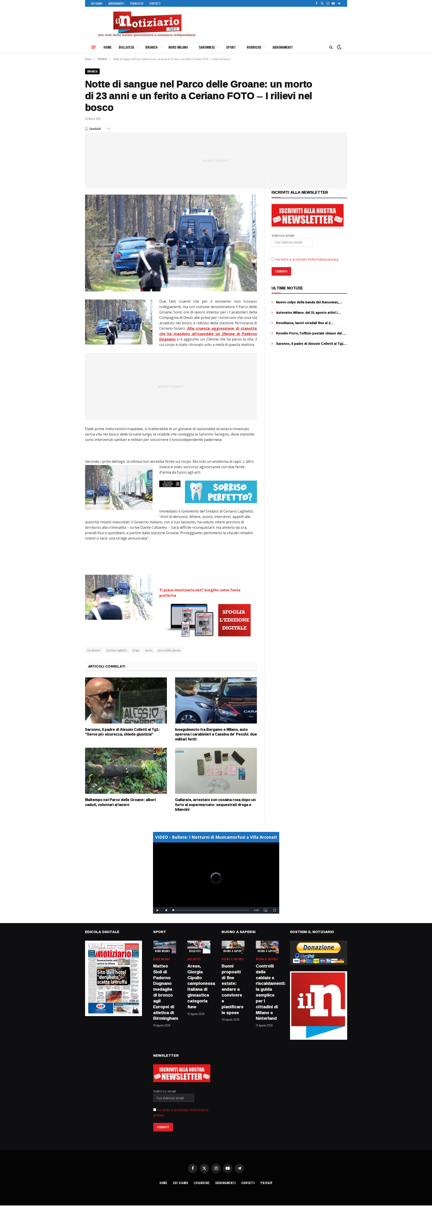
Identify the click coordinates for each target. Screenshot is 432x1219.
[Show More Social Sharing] (108, 128)
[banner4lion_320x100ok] (170, 484)
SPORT (231, 47)
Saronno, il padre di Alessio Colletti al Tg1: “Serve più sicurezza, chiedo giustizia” (122, 732)
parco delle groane (169, 650)
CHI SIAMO (96, 3)
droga (136, 650)
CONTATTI (154, 3)
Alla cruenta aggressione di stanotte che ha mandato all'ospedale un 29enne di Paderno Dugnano (208, 334)
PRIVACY (266, 1182)
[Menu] (93, 47)
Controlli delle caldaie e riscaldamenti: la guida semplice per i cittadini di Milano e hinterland (267, 992)
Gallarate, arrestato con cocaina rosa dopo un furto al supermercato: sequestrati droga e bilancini (215, 804)
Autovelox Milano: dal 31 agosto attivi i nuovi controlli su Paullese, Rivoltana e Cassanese (307, 312)
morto (148, 650)
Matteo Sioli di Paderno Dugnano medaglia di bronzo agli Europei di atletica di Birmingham (164, 992)
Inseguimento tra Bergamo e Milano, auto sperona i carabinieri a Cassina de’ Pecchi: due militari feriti (216, 734)
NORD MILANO (178, 47)
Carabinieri (94, 650)
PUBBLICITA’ (137, 3)
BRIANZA (151, 47)
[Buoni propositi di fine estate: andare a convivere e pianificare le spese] (233, 947)
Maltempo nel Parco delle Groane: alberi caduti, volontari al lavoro (120, 802)
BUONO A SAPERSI (233, 951)
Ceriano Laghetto (116, 650)
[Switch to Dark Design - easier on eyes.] (339, 47)
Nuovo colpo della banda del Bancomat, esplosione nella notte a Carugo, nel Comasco (307, 302)
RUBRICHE (254, 47)
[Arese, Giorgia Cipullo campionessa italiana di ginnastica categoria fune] (198, 947)
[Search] (331, 47)
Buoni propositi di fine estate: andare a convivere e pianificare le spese (232, 989)
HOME (108, 47)
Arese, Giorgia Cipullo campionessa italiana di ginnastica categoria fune (198, 986)
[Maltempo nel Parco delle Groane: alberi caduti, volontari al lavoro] (126, 771)
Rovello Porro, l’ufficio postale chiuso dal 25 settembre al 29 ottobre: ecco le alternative (311, 333)
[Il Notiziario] (146, 24)
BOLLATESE (126, 47)
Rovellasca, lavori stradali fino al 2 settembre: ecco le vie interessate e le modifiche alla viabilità (307, 323)
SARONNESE (207, 47)
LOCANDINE (201, 1182)
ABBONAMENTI (116, 3)
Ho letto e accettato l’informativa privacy (307, 259)
